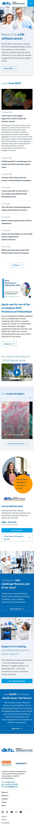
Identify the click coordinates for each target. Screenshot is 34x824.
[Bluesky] (12, 812)
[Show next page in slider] (29, 397)
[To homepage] (13, 3)
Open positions (16, 609)
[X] (16, 812)
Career (4, 802)
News (4, 805)
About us (5, 792)
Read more (16, 728)
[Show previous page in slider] (25, 397)
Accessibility (6, 823)
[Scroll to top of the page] (28, 814)
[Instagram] (3, 812)
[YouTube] (21, 812)
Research (5, 795)
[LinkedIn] (7, 812)
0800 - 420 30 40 (9, 522)
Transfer (5, 799)
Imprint (4, 816)
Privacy (4, 820)
